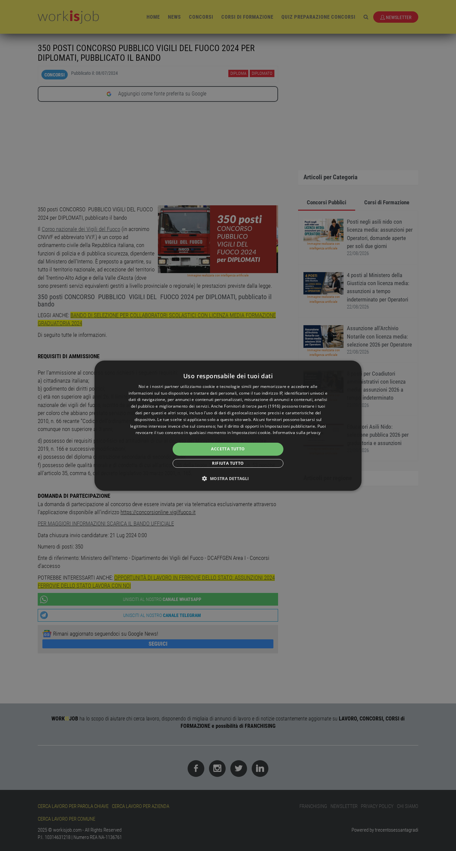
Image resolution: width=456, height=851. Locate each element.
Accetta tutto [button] (228, 449)
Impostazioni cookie (251, 432)
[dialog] (228, 425)
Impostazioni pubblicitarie (290, 426)
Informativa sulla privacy (297, 432)
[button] (228, 478)
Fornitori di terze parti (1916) (252, 406)
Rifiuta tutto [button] (228, 463)
